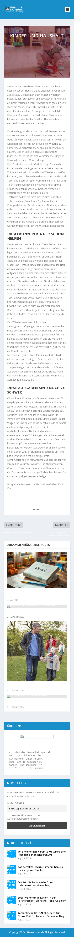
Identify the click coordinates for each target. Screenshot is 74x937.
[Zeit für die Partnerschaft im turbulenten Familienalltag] (11, 884)
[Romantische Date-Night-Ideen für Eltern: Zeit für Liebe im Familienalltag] (11, 915)
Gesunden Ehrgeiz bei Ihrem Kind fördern (33, 612)
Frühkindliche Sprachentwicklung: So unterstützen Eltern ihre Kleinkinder (30, 594)
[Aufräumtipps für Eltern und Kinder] (37, 696)
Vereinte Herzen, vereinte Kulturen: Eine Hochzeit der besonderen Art (42, 853)
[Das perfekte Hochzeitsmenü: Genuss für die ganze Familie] (11, 869)
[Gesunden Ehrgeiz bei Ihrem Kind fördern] (37, 606)
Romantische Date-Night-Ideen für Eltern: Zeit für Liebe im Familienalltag (41, 914)
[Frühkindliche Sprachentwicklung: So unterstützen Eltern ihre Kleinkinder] (37, 570)
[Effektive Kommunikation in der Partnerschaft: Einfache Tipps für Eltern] (11, 900)
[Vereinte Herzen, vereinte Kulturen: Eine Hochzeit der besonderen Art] (11, 854)
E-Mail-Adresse (15, 802)
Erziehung (37, 42)
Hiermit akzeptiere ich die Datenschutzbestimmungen (23, 817)
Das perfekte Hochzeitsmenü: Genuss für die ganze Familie (40, 868)
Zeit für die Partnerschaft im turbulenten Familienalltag (35, 884)
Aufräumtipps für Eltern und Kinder (30, 702)
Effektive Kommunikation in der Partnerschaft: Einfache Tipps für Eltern (42, 899)
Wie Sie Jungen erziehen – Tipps (27, 686)
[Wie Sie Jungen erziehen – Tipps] (37, 651)
